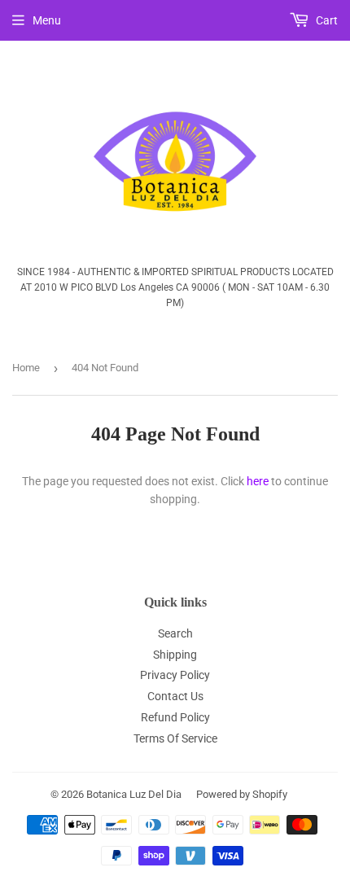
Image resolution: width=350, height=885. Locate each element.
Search (175, 633)
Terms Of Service (175, 738)
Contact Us (175, 696)
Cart (325, 20)
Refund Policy (175, 717)
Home (26, 367)
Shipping (175, 654)
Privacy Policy (175, 674)
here (258, 481)
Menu (47, 20)
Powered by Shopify (241, 794)
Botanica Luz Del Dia (134, 794)
